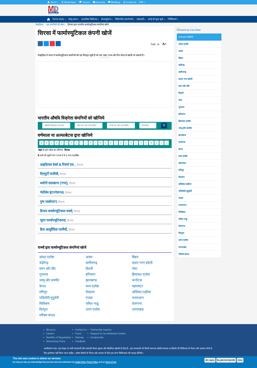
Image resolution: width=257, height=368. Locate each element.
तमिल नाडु (182, 219)
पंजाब (180, 198)
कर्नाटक (181, 142)
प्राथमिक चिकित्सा (89, 19)
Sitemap (79, 337)
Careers (86, 2)
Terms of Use (110, 362)
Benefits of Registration (58, 337)
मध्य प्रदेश (182, 156)
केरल (180, 149)
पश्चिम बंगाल (183, 254)
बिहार (180, 58)
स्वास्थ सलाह (58, 19)
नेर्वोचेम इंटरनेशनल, (55, 192)
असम (180, 51)
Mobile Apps (70, 2)
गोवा (180, 100)
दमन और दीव (183, 86)
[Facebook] (40, 43)
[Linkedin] (58, 43)
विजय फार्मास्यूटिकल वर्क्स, (60, 211)
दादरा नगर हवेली (185, 79)
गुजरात (181, 107)
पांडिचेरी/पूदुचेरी (185, 191)
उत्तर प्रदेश (183, 240)
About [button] (53, 2)
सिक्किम (181, 212)
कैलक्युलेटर (106, 19)
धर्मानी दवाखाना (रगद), (57, 183)
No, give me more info (226, 360)
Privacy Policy (92, 362)
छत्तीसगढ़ (182, 72)
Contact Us (131, 2)
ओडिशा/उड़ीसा (184, 184)
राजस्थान (182, 205)
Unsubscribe (97, 337)
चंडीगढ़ (181, 65)
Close (240, 360)
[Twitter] (46, 43)
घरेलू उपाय (72, 19)
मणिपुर (181, 170)
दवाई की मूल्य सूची (156, 19)
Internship (100, 2)
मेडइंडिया (39, 24)
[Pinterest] (52, 43)
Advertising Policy (55, 341)
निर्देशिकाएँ (172, 19)
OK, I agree (210, 360)
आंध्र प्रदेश (183, 44)
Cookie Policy (80, 362)
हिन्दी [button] (141, 2)
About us (50, 329)
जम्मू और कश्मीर (185, 128)
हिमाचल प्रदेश (184, 121)
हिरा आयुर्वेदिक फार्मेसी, (57, 229)
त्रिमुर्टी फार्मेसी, (53, 174)
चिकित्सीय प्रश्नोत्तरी (124, 19)
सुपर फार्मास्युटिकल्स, (56, 220)
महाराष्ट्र (182, 163)
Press (78, 333)
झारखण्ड (182, 135)
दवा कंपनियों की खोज (55, 24)
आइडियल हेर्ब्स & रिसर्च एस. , (61, 164)
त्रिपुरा (181, 233)
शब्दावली (140, 19)
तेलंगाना (181, 226)
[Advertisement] (103, 83)
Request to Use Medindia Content (108, 333)
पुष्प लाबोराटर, (52, 202)
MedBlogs (115, 2)
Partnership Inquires (101, 329)
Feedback (80, 341)
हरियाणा (181, 114)
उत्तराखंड (182, 247)
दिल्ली (181, 93)
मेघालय (181, 177)
